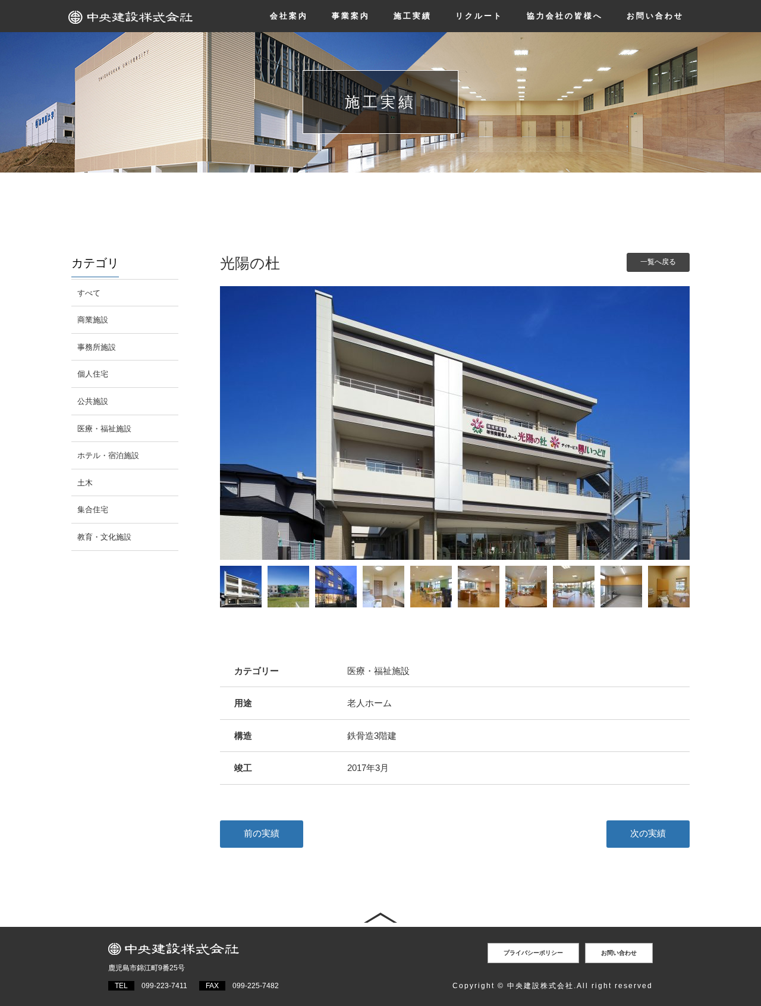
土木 (85, 482)
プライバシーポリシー (533, 952)
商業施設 (92, 319)
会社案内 (289, 15)
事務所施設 (96, 347)
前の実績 (261, 833)
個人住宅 (92, 373)
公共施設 (92, 401)
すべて (88, 293)
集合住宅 (92, 509)
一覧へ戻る (658, 262)
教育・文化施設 (104, 536)
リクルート (479, 15)
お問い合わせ (655, 15)
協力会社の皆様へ (565, 15)
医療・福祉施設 (104, 428)
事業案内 (351, 15)
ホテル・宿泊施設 (108, 455)
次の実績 (648, 833)
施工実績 (413, 15)
